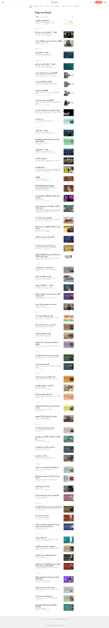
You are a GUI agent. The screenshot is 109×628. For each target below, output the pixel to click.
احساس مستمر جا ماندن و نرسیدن (42, 527)
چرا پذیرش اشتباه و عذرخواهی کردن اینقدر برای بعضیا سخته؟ (47, 345)
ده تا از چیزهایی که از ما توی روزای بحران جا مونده (45, 297)
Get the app (60, 622)
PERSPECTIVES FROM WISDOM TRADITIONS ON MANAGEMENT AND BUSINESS (45, 188)
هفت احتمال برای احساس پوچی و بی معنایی (44, 120)
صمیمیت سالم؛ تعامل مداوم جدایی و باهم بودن (44, 429)
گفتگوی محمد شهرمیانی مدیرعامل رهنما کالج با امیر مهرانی (47, 258)
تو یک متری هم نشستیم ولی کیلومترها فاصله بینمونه (47, 140)
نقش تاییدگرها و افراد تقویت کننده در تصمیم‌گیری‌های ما (46, 597)
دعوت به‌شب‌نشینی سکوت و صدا (46, 304)
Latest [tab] (37, 16)
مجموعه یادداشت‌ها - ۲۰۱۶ (40, 178)
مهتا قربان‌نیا (42, 44)
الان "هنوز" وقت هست (42, 364)
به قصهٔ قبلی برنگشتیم (42, 20)
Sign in (105, 2)
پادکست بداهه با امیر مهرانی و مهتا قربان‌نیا (43, 34)
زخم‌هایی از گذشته (41, 158)
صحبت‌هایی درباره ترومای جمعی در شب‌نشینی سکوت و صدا (47, 160)
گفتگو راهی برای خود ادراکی (44, 100)
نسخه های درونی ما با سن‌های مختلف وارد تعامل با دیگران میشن (48, 396)
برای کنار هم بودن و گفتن (40, 306)
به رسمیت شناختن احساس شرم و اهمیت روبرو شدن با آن (46, 567)
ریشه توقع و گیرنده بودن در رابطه (42, 497)
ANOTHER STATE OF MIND (44, 186)
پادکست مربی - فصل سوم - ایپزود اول (42, 580)
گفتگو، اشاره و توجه (41, 90)
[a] (68, 34)
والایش (37, 177)
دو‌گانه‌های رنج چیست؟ (39, 440)
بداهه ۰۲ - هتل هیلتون (42, 149)
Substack (48, 625)
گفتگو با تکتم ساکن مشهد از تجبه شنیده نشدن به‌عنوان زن (46, 539)
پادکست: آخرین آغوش (42, 486)
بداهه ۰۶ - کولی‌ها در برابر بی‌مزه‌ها (46, 32)
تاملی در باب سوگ (39, 488)
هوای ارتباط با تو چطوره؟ (40, 387)
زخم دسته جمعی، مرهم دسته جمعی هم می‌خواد (44, 326)
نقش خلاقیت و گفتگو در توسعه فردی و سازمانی (47, 196)
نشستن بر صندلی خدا (42, 515)
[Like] (36, 57)
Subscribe (98, 2)
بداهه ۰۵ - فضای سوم (42, 52)
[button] (30, 6)
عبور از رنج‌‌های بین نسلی (43, 276)
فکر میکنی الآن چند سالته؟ (43, 394)
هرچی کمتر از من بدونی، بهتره (44, 587)
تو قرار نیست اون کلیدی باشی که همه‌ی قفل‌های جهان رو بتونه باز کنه (47, 564)
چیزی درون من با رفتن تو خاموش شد (47, 355)
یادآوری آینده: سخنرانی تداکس (45, 237)
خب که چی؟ (39, 119)
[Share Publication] (93, 2)
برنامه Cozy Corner (39, 199)
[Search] (90, 2)
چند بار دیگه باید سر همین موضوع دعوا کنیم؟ (47, 477)
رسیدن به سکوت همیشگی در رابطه (42, 142)
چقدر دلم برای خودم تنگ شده (44, 428)
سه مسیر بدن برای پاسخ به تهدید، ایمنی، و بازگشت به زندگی (47, 317)
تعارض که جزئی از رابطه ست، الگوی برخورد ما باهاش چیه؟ (47, 508)
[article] (54, 23)
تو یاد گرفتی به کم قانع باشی (44, 267)
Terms (56, 619)
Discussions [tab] (45, 16)
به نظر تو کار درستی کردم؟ (43, 596)
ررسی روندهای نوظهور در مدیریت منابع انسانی (47, 227)
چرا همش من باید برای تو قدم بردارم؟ (47, 495)
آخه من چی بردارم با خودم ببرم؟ (45, 324)
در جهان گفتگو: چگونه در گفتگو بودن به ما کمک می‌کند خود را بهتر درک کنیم (48, 102)
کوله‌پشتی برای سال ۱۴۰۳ (43, 218)
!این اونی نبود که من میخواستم (45, 447)
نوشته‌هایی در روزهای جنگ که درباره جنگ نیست (44, 22)
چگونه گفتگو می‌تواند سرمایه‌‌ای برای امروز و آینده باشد (46, 83)
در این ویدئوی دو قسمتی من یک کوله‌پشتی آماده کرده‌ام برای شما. (48, 219)
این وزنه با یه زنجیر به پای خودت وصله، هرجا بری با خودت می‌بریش (47, 525)
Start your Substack (51, 622)
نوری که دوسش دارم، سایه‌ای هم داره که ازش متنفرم (46, 479)
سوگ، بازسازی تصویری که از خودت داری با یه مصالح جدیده (47, 357)
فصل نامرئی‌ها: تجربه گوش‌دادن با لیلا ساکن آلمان (47, 578)
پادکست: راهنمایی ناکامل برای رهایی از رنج (47, 437)
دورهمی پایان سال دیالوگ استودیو (46, 416)
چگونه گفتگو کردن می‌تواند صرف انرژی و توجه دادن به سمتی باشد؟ (47, 93)
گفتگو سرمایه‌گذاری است (43, 81)
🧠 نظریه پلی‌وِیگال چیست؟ (44, 316)
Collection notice (62, 619)
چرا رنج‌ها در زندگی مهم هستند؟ (45, 246)
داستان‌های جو (40, 167)
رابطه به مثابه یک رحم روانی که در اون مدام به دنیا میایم (46, 378)
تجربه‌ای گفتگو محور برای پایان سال (42, 418)
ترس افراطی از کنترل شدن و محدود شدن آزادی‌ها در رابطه (47, 589)
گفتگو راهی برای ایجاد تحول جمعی (46, 73)
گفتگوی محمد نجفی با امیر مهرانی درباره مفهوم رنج (45, 247)
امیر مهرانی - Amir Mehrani (45, 23)
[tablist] (41, 17)
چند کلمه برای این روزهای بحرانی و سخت (43, 335)
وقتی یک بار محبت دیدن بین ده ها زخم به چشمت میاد (45, 269)
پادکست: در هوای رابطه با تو (44, 385)
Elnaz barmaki (43, 76)
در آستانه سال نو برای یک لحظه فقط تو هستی (47, 406)
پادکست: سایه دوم (41, 456)
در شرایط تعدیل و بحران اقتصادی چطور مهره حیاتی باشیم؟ (48, 255)
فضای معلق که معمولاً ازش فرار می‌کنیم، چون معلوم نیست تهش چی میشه (48, 366)
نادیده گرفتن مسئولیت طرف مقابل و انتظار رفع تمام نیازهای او (47, 548)
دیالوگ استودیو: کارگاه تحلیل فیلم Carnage (46, 605)
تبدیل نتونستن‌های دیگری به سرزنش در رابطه (44, 469)
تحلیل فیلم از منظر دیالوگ (40, 608)
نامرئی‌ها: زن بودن (41, 537)
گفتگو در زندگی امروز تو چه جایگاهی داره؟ (48, 41)
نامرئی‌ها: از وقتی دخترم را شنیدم (45, 555)
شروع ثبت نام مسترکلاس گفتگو (41, 42)
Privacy (53, 619)
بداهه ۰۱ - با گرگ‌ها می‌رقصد (44, 285)
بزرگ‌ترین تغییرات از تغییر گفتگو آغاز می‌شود (44, 74)
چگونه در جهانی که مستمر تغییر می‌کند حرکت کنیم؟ (47, 207)
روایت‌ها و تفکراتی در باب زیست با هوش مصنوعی (45, 457)
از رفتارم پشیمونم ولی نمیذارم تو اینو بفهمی (47, 343)
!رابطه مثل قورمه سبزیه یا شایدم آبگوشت (48, 507)
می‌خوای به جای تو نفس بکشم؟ (45, 546)
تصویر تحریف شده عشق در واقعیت (42, 448)
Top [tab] (40, 16)
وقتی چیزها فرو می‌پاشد (43, 333)
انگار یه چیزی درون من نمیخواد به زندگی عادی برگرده (47, 294)
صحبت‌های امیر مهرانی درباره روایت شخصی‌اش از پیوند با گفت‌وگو (48, 112)
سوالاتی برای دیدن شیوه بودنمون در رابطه (43, 409)
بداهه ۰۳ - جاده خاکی (41, 130)
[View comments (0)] (45, 25)
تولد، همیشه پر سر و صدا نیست (45, 377)
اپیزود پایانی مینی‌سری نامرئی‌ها (41, 517)
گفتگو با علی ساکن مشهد (40, 556)
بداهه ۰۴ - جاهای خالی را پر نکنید (45, 64)
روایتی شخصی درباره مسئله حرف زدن (47, 110)
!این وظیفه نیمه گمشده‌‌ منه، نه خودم (46, 467)
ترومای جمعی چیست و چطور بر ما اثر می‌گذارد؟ (44, 278)
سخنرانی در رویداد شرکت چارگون (42, 230)
